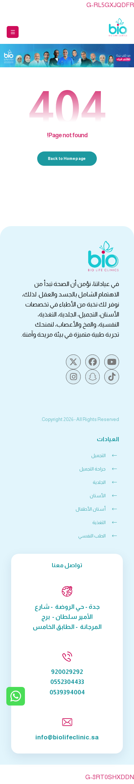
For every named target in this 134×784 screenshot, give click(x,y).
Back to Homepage (67, 158)
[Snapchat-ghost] (92, 376)
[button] (13, 32)
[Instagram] (73, 376)
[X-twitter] (73, 361)
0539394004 (67, 692)
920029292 (67, 671)
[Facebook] (92, 361)
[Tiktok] (111, 376)
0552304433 (67, 681)
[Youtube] (111, 361)
